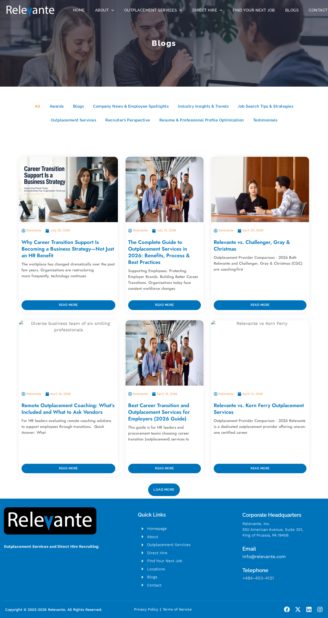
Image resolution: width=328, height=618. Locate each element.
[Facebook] (287, 609)
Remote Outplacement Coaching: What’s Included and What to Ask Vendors (68, 409)
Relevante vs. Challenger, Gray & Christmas (252, 246)
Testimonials (265, 120)
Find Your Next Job (254, 10)
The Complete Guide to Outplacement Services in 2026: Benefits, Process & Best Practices (159, 252)
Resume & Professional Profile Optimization (201, 120)
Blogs (292, 10)
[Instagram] (320, 609)
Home (79, 10)
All (37, 106)
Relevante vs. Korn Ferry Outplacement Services (259, 409)
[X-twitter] (298, 609)
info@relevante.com (264, 556)
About (102, 10)
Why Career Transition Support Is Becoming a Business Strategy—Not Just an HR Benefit (68, 249)
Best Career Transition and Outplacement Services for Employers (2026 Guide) (159, 412)
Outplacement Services (150, 10)
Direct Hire (204, 10)
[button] (164, 489)
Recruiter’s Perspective (127, 120)
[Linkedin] (309, 609)
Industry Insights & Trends (203, 106)
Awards (57, 106)
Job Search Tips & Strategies (265, 106)
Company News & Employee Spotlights (131, 106)
